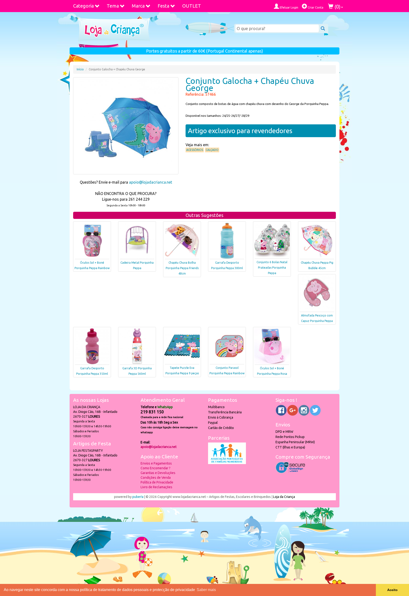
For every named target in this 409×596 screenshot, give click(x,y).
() (337, 6)
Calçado (212, 149)
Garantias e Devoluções (158, 473)
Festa (163, 6)
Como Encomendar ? (155, 468)
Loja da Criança (284, 497)
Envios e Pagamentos (156, 463)
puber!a (137, 497)
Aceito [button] (392, 590)
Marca (138, 6)
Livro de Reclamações (156, 487)
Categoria (83, 6)
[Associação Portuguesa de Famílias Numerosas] (227, 463)
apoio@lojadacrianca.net (150, 182)
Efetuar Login (288, 7)
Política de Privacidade (157, 482)
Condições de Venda (156, 477)
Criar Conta (315, 7)
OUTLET (191, 6)
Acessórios (194, 149)
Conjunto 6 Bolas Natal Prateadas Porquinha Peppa (272, 268)
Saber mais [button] (206, 590)
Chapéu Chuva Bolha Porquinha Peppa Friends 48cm (182, 268)
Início (80, 69)
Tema (113, 6)
